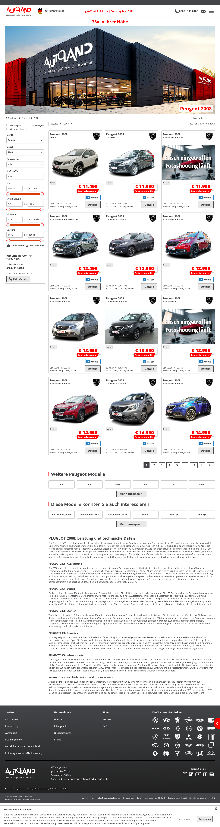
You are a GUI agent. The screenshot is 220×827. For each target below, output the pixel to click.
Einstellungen (184, 819)
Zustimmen (205, 819)
